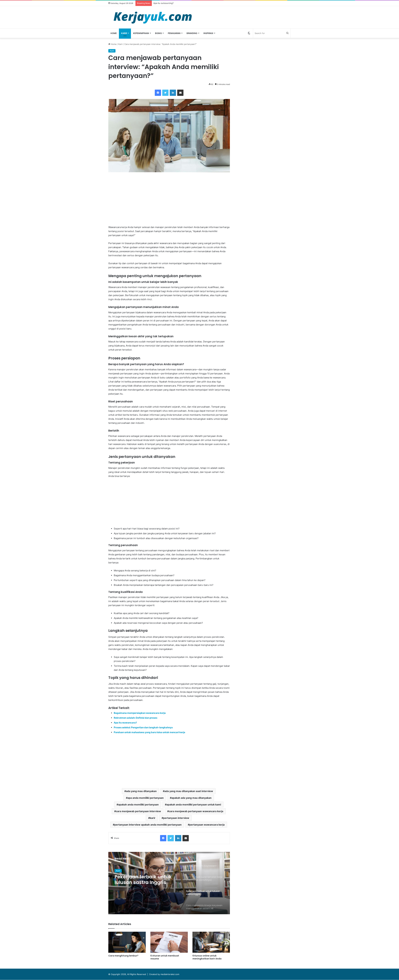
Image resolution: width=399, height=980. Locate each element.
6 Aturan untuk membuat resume (164, 957)
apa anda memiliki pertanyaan (145, 797)
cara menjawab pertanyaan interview (138, 811)
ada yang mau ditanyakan (141, 791)
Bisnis (158, 33)
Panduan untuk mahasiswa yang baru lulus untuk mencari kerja (149, 732)
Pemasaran (174, 33)
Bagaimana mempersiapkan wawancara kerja (140, 712)
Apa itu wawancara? (125, 722)
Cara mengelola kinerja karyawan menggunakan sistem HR (145, 880)
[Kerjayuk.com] (152, 17)
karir (152, 817)
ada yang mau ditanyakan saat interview (188, 791)
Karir (124, 33)
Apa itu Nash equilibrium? (165, 3)
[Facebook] (158, 93)
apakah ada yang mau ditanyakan (191, 797)
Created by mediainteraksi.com (164, 974)
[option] (169, 883)
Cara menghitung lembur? (123, 955)
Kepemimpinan (141, 33)
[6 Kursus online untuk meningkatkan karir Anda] (211, 942)
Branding (192, 33)
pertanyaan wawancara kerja (207, 824)
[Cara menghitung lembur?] (127, 942)
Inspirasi (208, 33)
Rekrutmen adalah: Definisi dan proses (135, 717)
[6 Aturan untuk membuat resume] (169, 942)
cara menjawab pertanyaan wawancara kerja (196, 811)
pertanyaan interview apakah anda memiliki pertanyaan (148, 824)
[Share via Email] (180, 93)
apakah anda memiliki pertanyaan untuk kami (193, 804)
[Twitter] (165, 93)
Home (114, 33)
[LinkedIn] (173, 93)
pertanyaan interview (176, 817)
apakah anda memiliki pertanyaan (138, 804)
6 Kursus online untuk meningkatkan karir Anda (206, 957)
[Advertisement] (169, 199)
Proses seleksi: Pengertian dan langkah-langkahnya (143, 727)
